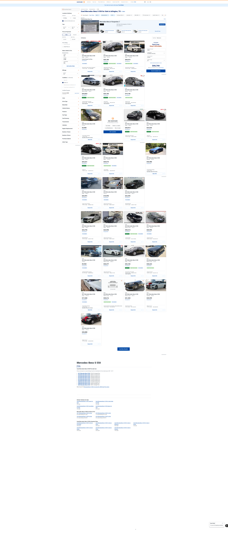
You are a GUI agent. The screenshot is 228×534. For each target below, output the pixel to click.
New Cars (94, 1)
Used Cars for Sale (84, 9)
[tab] (78, 366)
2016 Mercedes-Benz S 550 (84, 374)
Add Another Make (71, 66)
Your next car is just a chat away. (114, 5)
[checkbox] (66, 44)
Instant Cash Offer (116, 1)
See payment (84, 60)
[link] (84, 63)
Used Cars (89, 1)
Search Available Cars (156, 70)
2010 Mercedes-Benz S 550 (84, 380)
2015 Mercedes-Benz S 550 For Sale (103, 413)
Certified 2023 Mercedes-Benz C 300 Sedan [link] (143, 30)
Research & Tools (124, 1)
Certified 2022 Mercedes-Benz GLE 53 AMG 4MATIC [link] (110, 30)
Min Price (64, 37)
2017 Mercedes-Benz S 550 (84, 373)
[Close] (222, 523)
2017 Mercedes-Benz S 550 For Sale (84, 413)
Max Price (73, 37)
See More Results (123, 349)
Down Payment (149, 56)
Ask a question (113, 131)
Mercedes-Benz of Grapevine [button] (109, 22)
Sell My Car (109, 1)
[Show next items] (164, 15)
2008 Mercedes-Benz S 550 (84, 383)
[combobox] (70, 9)
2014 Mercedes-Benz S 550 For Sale (103, 416)
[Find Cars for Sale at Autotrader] (81, 2)
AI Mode (133, 1)
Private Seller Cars (101, 1)
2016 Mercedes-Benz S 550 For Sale (84, 416)
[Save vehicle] (100, 42)
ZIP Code (73, 15)
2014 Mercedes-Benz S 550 (84, 377)
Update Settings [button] (161, 67)
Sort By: (154, 38)
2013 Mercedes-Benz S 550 (84, 379)
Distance (64, 15)
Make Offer (90, 139)
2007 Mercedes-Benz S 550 (84, 384)
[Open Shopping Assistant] (226, 525)
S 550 (98, 9)
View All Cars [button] (157, 31)
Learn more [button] (77, 93)
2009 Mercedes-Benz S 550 (84, 382)
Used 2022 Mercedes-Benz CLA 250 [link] (127, 30)
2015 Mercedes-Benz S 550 (84, 376)
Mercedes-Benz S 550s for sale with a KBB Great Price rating (96, 386)
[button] (145, 2)
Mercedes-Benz (92, 9)
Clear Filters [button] (91, 15)
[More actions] (100, 71)
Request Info (162, 24)
